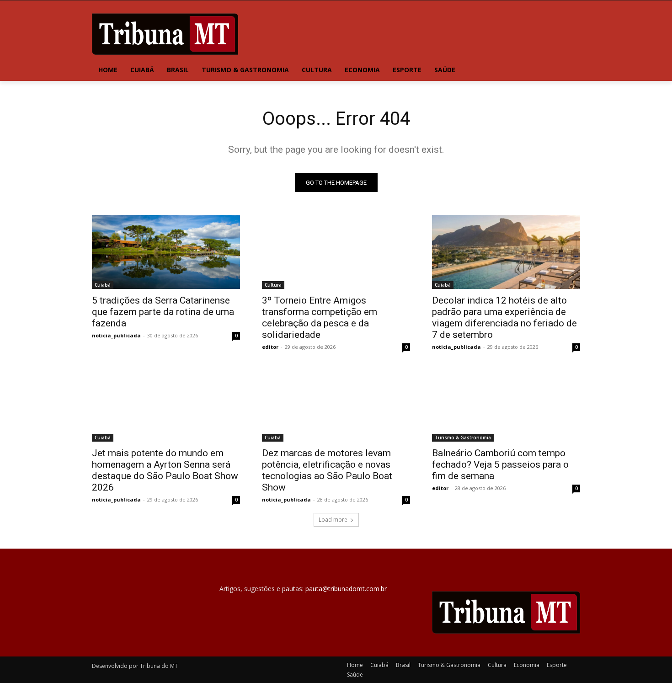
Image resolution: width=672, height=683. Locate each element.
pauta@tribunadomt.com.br (346, 588)
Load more (333, 519)
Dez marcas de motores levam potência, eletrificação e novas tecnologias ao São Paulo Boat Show (327, 470)
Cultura (273, 285)
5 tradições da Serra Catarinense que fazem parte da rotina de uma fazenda (163, 312)
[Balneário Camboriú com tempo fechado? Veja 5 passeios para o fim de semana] (506, 405)
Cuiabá (103, 285)
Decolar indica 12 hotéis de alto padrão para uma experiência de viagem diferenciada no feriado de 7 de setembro (504, 317)
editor (270, 346)
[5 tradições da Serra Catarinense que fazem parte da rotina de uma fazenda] (166, 252)
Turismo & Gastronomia (463, 437)
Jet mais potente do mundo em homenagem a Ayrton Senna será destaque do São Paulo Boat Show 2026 (165, 470)
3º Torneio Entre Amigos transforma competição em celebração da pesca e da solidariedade (319, 317)
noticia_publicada (116, 335)
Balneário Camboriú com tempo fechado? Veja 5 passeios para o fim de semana (500, 464)
